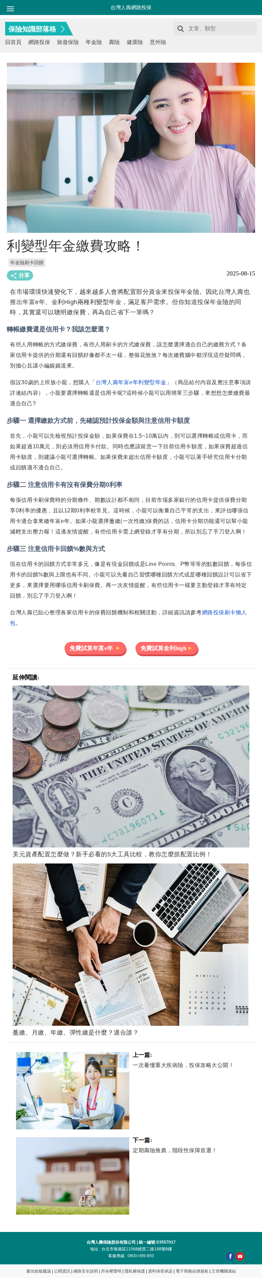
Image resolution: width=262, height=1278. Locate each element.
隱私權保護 (135, 1271)
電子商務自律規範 (192, 1271)
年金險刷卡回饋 (27, 262)
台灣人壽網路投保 (131, 7)
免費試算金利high (163, 648)
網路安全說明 (85, 1271)
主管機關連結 (224, 1271)
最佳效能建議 (38, 1271)
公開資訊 (62, 1271)
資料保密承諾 (160, 1271)
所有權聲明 (111, 1271)
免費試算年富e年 (92, 648)
